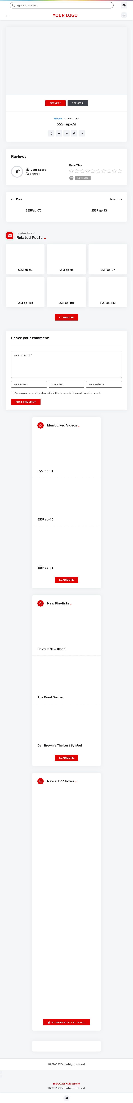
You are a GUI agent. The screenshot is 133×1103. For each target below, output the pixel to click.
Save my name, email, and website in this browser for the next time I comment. (58, 393)
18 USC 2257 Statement (66, 1083)
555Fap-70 (33, 210)
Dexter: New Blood (51, 649)
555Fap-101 (66, 302)
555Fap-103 (25, 302)
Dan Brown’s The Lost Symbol (59, 745)
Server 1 (55, 103)
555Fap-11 (45, 567)
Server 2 (77, 103)
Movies (58, 118)
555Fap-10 (45, 519)
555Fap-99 (25, 269)
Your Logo (65, 15)
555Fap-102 (108, 302)
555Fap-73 (99, 210)
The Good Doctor (50, 697)
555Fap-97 (108, 269)
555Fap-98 (66, 269)
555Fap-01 (45, 471)
